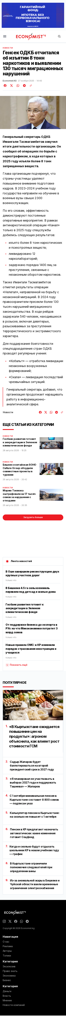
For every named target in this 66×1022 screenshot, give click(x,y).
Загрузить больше (33, 517)
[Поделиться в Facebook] (5, 85)
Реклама (8, 946)
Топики (7, 955)
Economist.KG (10, 81)
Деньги (7, 991)
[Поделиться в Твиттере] (11, 85)
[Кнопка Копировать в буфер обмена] (29, 85)
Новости (8, 48)
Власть (7, 996)
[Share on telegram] (24, 85)
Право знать (10, 971)
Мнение (7, 1000)
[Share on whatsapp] (17, 85)
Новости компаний (14, 1005)
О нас (6, 941)
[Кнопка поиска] (59, 36)
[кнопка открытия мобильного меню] (5, 36)
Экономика (9, 975)
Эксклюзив (9, 966)
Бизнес (7, 980)
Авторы (7, 951)
